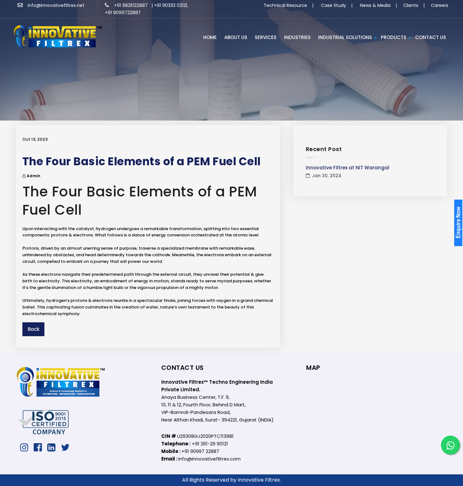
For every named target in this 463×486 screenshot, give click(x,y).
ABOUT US (235, 37)
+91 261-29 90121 (210, 443)
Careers (439, 5)
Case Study (333, 5)
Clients (410, 5)
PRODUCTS (393, 37)
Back (33, 329)
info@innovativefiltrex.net (53, 5)
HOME (210, 37)
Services (266, 37)
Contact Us (430, 37)
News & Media (375, 5)
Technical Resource (285, 5)
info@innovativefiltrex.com (209, 458)
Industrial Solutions (345, 37)
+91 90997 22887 (200, 451)
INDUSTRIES (297, 37)
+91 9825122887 (129, 5)
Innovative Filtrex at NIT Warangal (347, 167)
